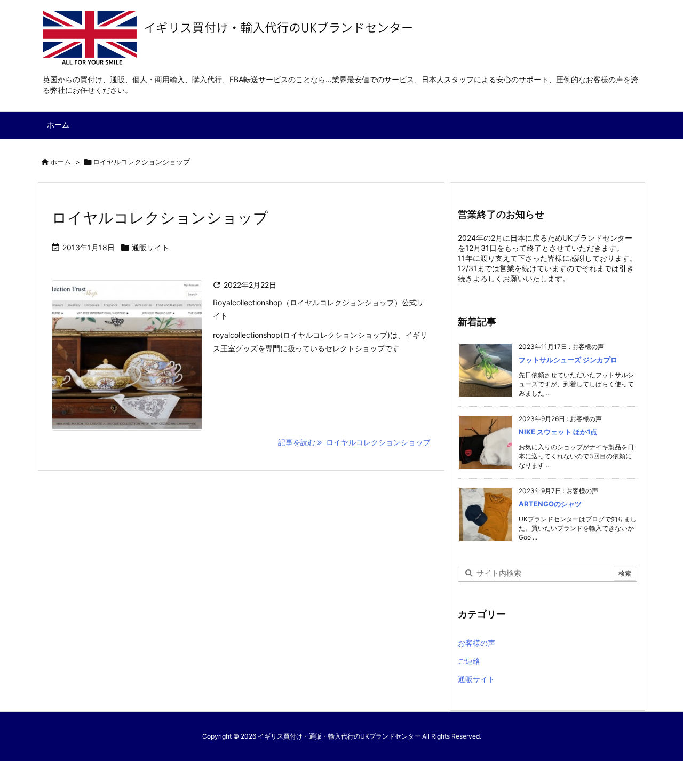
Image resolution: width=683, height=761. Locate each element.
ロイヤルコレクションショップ (160, 218)
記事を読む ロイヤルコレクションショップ (354, 442)
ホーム (60, 161)
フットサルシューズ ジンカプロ (568, 359)
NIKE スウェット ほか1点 (558, 431)
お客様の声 (476, 642)
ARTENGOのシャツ (550, 504)
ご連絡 (469, 660)
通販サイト (150, 247)
